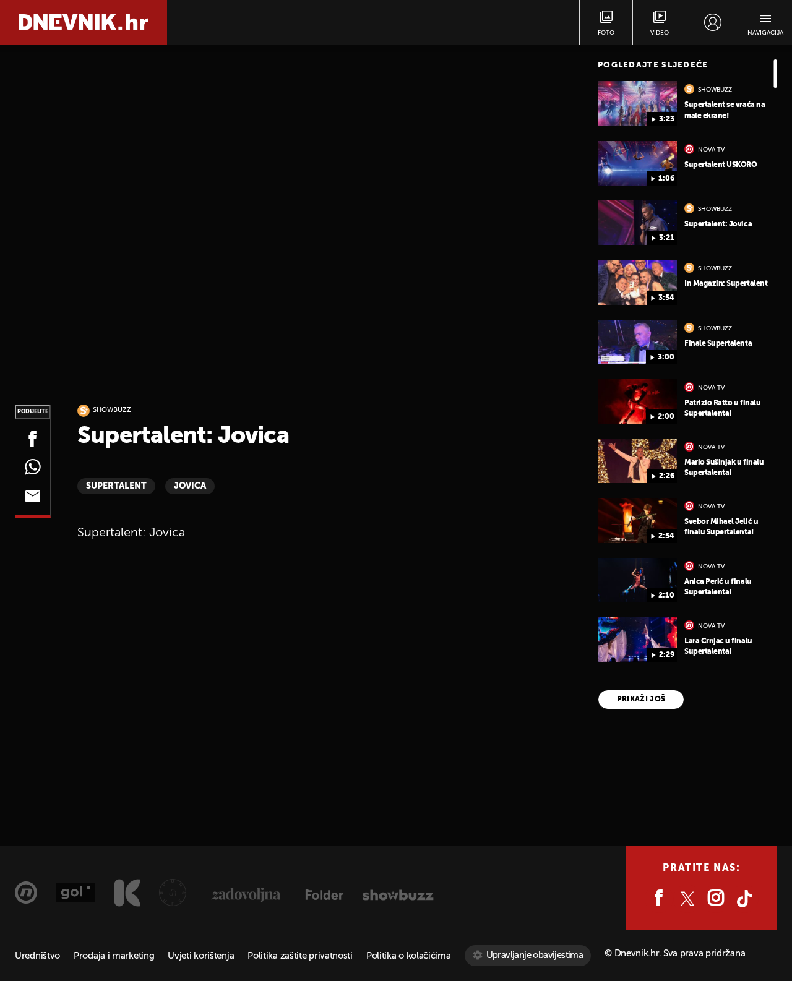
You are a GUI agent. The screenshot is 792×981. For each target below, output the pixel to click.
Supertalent (116, 486)
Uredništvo (37, 956)
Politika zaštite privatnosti (300, 956)
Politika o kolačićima (408, 956)
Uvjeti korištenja (201, 956)
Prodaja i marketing (114, 956)
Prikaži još (641, 699)
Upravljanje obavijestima (534, 955)
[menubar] (712, 22)
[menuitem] (712, 22)
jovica (190, 486)
